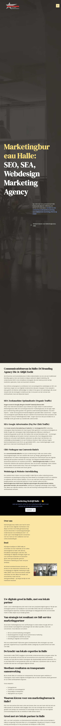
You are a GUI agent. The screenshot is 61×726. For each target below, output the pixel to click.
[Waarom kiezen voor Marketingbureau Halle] (43, 225)
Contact (29, 510)
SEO (10, 165)
